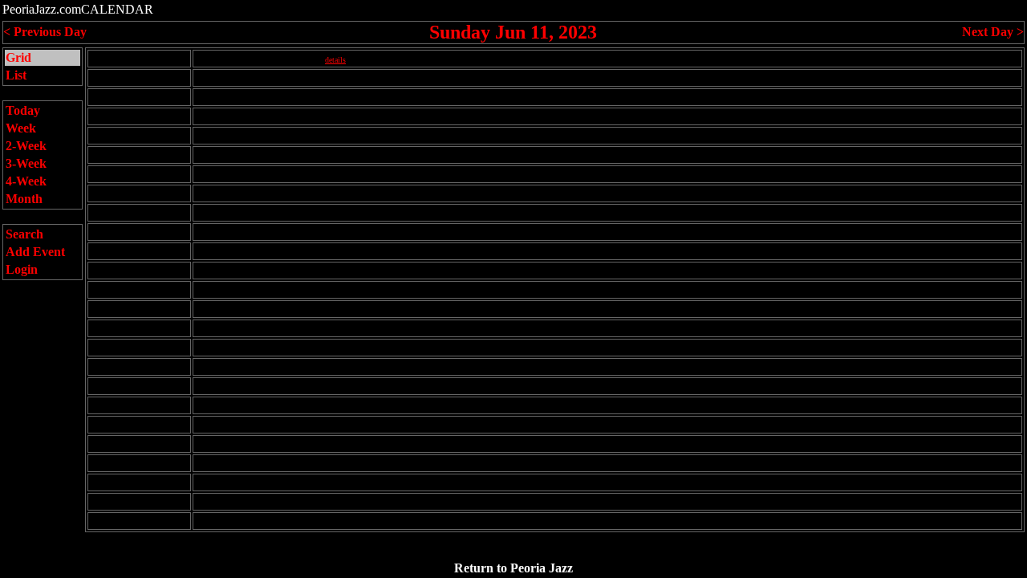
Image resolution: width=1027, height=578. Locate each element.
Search (24, 234)
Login (22, 269)
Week (21, 128)
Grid (18, 57)
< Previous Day (45, 32)
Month (24, 199)
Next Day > (993, 32)
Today (23, 110)
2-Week (26, 146)
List (16, 75)
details (335, 59)
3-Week (26, 163)
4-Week (26, 181)
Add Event (35, 251)
